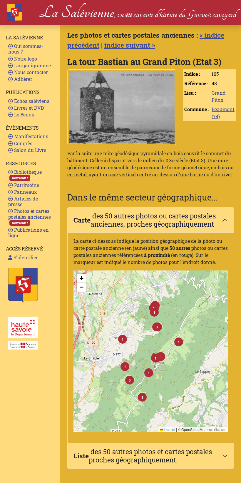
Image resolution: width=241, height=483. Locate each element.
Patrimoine (26, 185)
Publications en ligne (28, 232)
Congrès (22, 143)
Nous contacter (30, 72)
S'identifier (25, 257)
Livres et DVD (28, 108)
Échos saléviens (31, 101)
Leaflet (169, 429)
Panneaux (25, 192)
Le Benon (24, 114)
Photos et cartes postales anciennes (29, 216)
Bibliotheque (27, 174)
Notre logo (25, 59)
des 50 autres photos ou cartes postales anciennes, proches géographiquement (144, 219)
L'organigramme (32, 65)
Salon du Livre (29, 150)
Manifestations (30, 136)
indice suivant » (129, 45)
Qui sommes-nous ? (25, 49)
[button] (155, 358)
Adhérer (22, 79)
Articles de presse (23, 201)
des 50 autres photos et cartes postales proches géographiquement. (142, 455)
